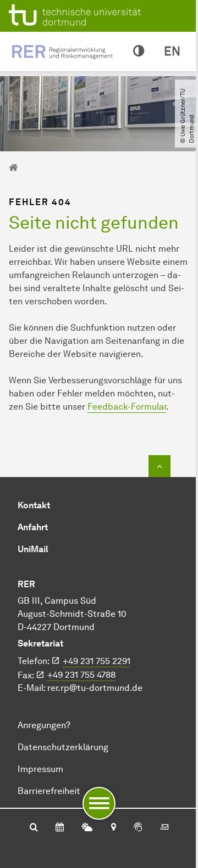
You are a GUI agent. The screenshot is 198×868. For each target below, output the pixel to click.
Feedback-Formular (126, 406)
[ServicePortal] (138, 828)
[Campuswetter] (87, 828)
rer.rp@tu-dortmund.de (94, 688)
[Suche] (34, 828)
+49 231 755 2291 (96, 661)
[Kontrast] (138, 51)
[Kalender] (60, 828)
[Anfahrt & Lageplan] (113, 828)
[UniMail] (164, 828)
